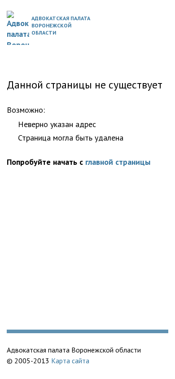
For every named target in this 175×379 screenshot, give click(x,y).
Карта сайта (70, 360)
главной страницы (117, 162)
